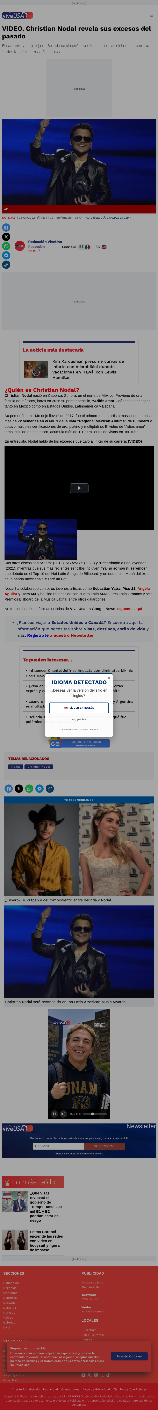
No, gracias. (79, 719)
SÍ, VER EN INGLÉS (79, 707)
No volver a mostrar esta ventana (79, 729)
